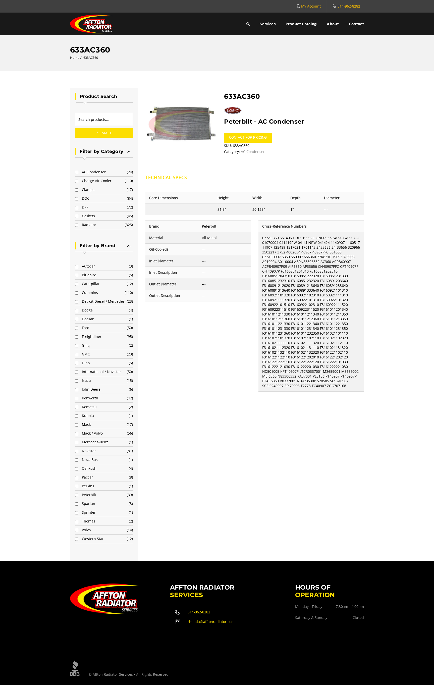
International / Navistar (101, 371)
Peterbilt (89, 494)
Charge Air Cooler (97, 180)
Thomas (88, 521)
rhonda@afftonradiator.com (211, 621)
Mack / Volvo (92, 433)
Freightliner (91, 336)
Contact (356, 24)
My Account (311, 6)
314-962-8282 (349, 6)
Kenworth (90, 398)
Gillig (86, 345)
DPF (85, 207)
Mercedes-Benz (95, 442)
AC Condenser (94, 172)
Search (104, 133)
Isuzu (86, 380)
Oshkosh (89, 468)
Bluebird (89, 275)
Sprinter (89, 512)
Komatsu (89, 406)
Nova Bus (90, 459)
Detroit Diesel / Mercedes (103, 301)
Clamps (88, 189)
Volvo (86, 530)
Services (267, 24)
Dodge (87, 310)
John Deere (91, 389)
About (333, 24)
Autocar (88, 266)
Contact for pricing (248, 137)
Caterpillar (91, 283)
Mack (86, 424)
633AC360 (90, 57)
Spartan (88, 503)
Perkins (88, 486)
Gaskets (88, 216)
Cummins (90, 292)
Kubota (88, 415)
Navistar (89, 450)
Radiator (89, 224)
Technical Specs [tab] (166, 177)
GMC (86, 354)
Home (74, 57)
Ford (85, 327)
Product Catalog (301, 24)
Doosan (88, 319)
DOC (85, 198)
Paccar (87, 477)
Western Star (93, 538)
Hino (86, 362)
